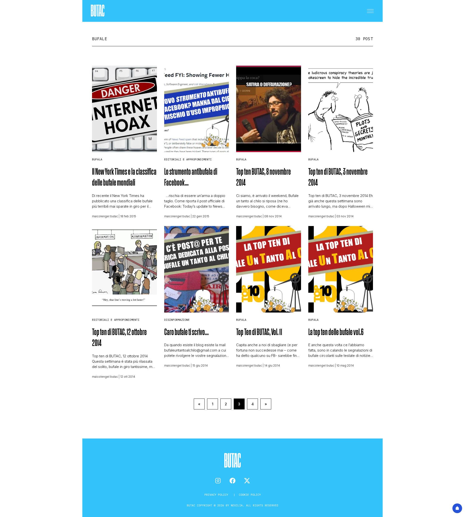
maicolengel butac (105, 216)
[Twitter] (247, 481)
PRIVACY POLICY (217, 494)
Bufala (97, 159)
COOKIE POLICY (250, 494)
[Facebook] (232, 481)
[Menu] (370, 10)
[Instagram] (218, 481)
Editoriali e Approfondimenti (188, 159)
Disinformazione (177, 319)
